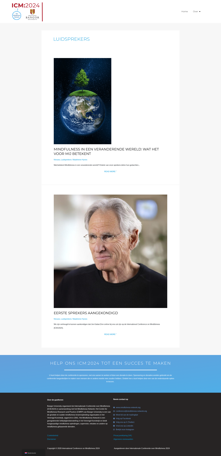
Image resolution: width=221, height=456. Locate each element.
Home (184, 11)
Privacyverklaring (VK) (122, 435)
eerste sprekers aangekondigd (86, 313)
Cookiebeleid (52, 435)
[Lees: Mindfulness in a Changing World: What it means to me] (82, 101)
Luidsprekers (66, 160)
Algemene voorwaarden (123, 439)
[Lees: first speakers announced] (110, 251)
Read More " (110, 171)
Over (195, 11)
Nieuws (57, 160)
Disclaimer (51, 439)
